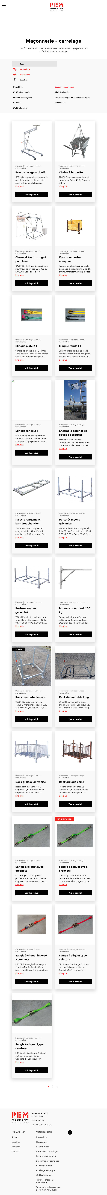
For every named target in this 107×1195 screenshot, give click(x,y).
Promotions (41, 1137)
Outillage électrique (45, 1170)
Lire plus (19, 186)
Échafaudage (42, 1147)
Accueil (15, 1137)
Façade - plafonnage (46, 1156)
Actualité (16, 1147)
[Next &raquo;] (57, 1086)
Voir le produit (31, 194)
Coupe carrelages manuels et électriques (72, 97)
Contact (15, 1152)
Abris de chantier (62, 92)
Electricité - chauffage (47, 1152)
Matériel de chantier (22, 92)
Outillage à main (44, 1166)
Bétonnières (60, 102)
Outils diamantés (44, 1175)
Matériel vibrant (20, 108)
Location (16, 1142)
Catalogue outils (44, 1131)
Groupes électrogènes (22, 97)
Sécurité (16, 102)
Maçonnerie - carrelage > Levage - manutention (28, 167)
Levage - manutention (64, 86)
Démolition (18, 86)
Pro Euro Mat (18, 1131)
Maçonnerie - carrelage (47, 1161)
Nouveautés (41, 1142)
